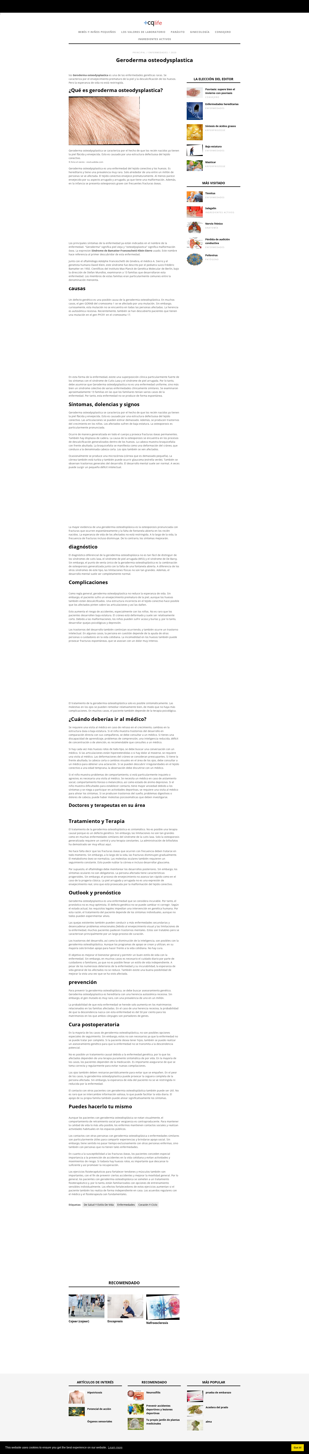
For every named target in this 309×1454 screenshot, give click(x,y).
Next (184, 1306)
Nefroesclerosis (157, 1323)
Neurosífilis (153, 1392)
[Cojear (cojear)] (86, 1306)
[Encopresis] (125, 1306)
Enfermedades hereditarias (222, 104)
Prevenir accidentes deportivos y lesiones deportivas (159, 1409)
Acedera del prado (217, 1407)
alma (209, 1421)
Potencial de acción (99, 1409)
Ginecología (200, 32)
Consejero (223, 32)
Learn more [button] (115, 1447)
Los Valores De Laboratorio (143, 32)
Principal (139, 52)
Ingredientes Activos (154, 39)
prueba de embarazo (218, 1392)
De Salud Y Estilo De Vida (99, 1204)
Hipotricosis (94, 1392)
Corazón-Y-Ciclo (147, 1204)
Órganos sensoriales (99, 1421)
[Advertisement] (124, 213)
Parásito (178, 32)
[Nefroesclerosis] (164, 1307)
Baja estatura (213, 146)
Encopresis (115, 1321)
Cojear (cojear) (79, 1321)
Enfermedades (158, 52)
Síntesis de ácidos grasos (220, 126)
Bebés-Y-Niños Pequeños (97, 32)
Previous (63, 1306)
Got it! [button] (297, 1447)
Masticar (210, 162)
